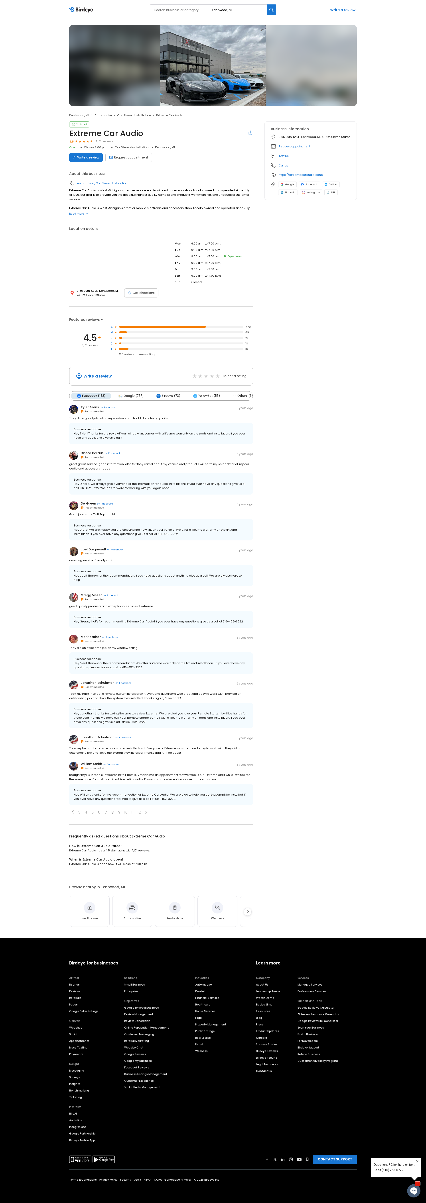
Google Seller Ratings (83, 1011)
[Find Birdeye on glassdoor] (307, 1159)
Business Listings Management (145, 1074)
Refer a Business (309, 1054)
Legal (198, 1018)
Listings (74, 984)
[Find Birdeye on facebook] (267, 1159)
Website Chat (134, 1047)
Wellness (201, 1051)
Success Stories (267, 1044)
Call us (283, 165)
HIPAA (147, 1179)
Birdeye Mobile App (82, 1140)
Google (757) (134, 396)
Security (125, 1179)
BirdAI (73, 1113)
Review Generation (137, 1021)
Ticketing (75, 1097)
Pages (73, 1004)
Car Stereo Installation (134, 115)
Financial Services (207, 998)
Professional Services (312, 991)
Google (289, 184)
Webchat (75, 1027)
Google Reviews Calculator (316, 1007)
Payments (76, 1054)
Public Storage (205, 1031)
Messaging (76, 1070)
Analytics (75, 1120)
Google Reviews (135, 1054)
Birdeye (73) (171, 396)
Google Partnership (82, 1133)
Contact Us (264, 1071)
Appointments (79, 1041)
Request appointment (131, 157)
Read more (76, 213)
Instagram (313, 192)
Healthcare (202, 1004)
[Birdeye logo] (82, 10)
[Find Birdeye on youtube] (299, 1159)
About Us (262, 984)
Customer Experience (139, 1081)
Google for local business (141, 1007)
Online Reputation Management (146, 1027)
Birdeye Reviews (267, 1051)
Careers (261, 1038)
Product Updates (267, 1031)
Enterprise (131, 991)
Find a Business (308, 1034)
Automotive (103, 115)
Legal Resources (267, 1064)
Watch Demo (265, 998)
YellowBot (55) (209, 396)
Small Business (134, 984)
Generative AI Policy (177, 1179)
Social (73, 1034)
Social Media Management (142, 1087)
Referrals (75, 998)
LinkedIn (290, 192)
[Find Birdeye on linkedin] (283, 1159)
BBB (333, 192)
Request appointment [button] (294, 146)
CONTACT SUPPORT (335, 1159)
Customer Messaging (139, 1034)
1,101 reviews (104, 141)
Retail (199, 1044)
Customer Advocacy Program (318, 1061)
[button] (72, 812)
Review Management (138, 1014)
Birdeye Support (308, 1047)
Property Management (210, 1024)
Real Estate (203, 1038)
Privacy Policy (108, 1179)
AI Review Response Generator (318, 1014)
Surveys (74, 1077)
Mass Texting (78, 1047)
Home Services (205, 1011)
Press (259, 1024)
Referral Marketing (136, 1041)
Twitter (333, 184)
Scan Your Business (311, 1027)
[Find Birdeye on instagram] (291, 1159)
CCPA (158, 1179)
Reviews (74, 991)
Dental (200, 991)
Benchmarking (79, 1090)
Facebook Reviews (136, 1067)
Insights (74, 1084)
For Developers (308, 1041)
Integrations (77, 1127)
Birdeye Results (266, 1058)
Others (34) (246, 396)
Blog (259, 1018)
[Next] (248, 912)
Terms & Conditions (83, 1179)
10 (126, 812)
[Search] (271, 9)
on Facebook (108, 407)
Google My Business (138, 1061)
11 (132, 812)
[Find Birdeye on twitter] (275, 1159)
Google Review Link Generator (318, 1021)
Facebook (312, 184)
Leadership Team (268, 991)
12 (139, 812)
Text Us (284, 156)
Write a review (342, 9)
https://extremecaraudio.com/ (301, 175)
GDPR (137, 1179)
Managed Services (310, 984)
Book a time (264, 1004)
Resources (263, 1011)
